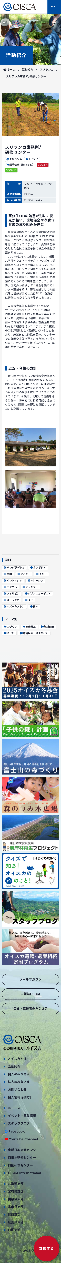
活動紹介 (16, 55)
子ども (10, 633)
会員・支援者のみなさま (30, 1008)
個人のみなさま (19, 1074)
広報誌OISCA (30, 994)
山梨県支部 (16, 1199)
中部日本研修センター (23, 1150)
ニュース (14, 1108)
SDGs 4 (42, 164)
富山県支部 (16, 1207)
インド (43, 574)
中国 (9, 574)
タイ (30, 600)
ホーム (11, 69)
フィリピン (13, 593)
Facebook (16, 1131)
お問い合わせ (17, 1090)
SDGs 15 (11, 170)
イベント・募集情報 (22, 1116)
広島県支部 (16, 1222)
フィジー (25, 574)
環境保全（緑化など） (22, 164)
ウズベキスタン (16, 606)
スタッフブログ (19, 1123)
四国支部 (14, 1230)
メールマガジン (31, 979)
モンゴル (12, 587)
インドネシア (14, 580)
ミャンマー (31, 587)
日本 (35, 606)
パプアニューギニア (39, 593)
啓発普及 (30, 626)
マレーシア (36, 580)
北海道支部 (16, 1184)
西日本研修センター (22, 1158)
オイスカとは (17, 1059)
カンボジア (39, 567)
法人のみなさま (19, 1082)
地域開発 (49, 626)
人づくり (33, 159)
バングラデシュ (16, 567)
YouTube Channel (23, 1139)
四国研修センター (20, 1165)
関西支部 (14, 1214)
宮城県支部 (16, 1191)
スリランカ (47, 69)
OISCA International (24, 1173)
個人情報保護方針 (20, 1097)
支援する (46, 1248)
